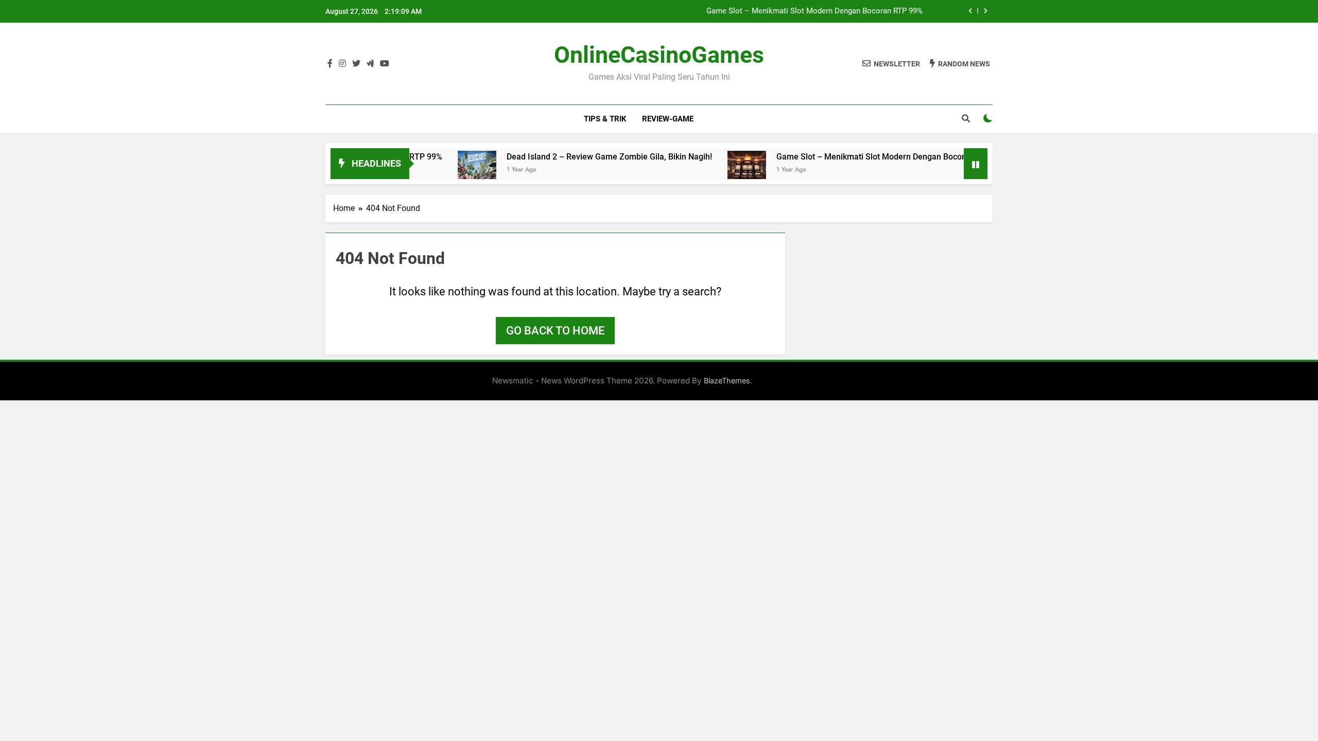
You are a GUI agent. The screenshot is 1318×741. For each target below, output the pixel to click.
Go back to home (555, 330)
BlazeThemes (727, 380)
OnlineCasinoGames (659, 54)
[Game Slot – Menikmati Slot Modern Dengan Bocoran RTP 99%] (733, 170)
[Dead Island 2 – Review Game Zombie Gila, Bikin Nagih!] (463, 170)
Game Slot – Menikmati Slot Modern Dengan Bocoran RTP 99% (814, 11)
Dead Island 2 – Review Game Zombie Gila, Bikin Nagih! (595, 157)
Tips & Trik (605, 118)
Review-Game (667, 118)
